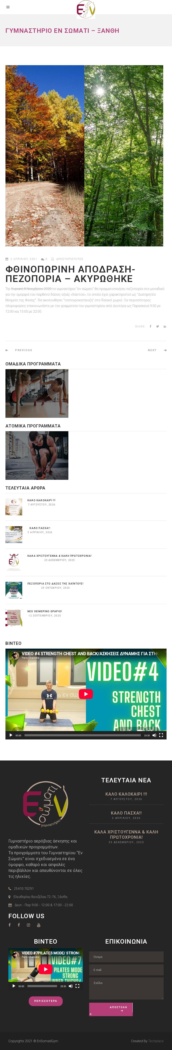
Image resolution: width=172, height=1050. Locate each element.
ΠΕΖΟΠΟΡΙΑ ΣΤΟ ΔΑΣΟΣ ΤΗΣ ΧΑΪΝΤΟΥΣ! (55, 583)
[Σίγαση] (154, 735)
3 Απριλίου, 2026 (39, 532)
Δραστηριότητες (69, 259)
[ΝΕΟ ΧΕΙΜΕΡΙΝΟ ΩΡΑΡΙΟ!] (13, 618)
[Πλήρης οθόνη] (161, 735)
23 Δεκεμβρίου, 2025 (59, 560)
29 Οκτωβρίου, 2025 (55, 587)
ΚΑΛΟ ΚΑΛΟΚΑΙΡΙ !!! (41, 500)
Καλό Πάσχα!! (40, 528)
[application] (86, 694)
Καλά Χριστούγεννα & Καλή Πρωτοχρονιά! (59, 555)
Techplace (156, 1041)
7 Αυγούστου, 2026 (41, 504)
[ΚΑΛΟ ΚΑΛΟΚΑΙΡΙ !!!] (13, 507)
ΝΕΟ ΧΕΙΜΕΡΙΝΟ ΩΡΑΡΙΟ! (44, 611)
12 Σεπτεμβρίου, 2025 (45, 615)
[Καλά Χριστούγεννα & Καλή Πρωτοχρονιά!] (13, 562)
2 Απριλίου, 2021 (24, 259)
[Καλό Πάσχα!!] (13, 534)
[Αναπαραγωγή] (11, 735)
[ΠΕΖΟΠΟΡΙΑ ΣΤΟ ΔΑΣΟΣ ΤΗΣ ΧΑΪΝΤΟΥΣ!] (13, 590)
